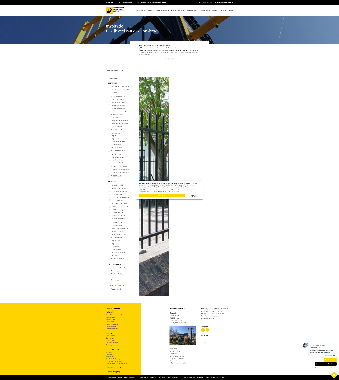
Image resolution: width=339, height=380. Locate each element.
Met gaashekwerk (117, 163)
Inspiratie (215, 10)
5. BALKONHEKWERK (118, 151)
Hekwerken (139, 10)
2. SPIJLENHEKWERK (118, 96)
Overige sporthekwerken (119, 280)
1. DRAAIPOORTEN (117, 185)
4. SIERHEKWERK (117, 130)
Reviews (204, 335)
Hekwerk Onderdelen (113, 324)
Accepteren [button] (162, 196)
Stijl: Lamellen (116, 139)
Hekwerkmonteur (176, 361)
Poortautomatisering (112, 342)
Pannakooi (109, 354)
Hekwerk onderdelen (114, 367)
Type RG (114, 93)
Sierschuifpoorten (117, 225)
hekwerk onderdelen (158, 3)
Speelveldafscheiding (118, 274)
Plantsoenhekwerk (112, 329)
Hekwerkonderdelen (177, 10)
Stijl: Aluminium (116, 147)
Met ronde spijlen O (118, 99)
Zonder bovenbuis (117, 126)
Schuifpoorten (110, 340)
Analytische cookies (147, 190)
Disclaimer (162, 377)
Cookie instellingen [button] (193, 195)
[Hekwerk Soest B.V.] (115, 10)
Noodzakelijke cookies (179, 190)
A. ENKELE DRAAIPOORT (119, 188)
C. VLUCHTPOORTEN (118, 219)
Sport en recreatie (113, 349)
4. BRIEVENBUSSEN (117, 259)
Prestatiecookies (146, 192)
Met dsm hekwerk (117, 160)
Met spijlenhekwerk (118, 157)
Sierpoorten (110, 338)
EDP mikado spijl (118, 200)
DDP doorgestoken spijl (120, 207)
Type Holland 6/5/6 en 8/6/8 (120, 90)
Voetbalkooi (110, 352)
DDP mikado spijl (118, 213)
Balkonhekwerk (111, 326)
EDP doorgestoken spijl (120, 191)
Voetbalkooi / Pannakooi (119, 268)
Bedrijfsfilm (173, 354)
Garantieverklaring (173, 377)
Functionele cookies (162, 190)
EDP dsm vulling (118, 194)
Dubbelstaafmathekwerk (114, 315)
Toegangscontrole (112, 345)
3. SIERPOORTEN (116, 238)
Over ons (173, 348)
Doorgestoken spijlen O (119, 105)
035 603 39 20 (207, 3)
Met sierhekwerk (117, 154)
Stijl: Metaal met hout (118, 142)
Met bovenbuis (116, 118)
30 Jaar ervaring (175, 351)
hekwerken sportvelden (119, 363)
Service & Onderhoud (177, 356)
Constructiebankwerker (179, 363)
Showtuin (223, 10)
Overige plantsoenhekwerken (121, 172)
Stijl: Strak (115, 136)
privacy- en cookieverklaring (180, 187)
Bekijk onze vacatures (177, 359)
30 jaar (123, 3)
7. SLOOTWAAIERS (117, 176)
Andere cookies (174, 192)
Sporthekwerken (161, 10)
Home (108, 70)
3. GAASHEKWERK (117, 114)
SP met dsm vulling (118, 231)
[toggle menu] (4, 10)
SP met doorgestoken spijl (120, 228)
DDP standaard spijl (119, 215)
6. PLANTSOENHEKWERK (119, 166)
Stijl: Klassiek (116, 133)
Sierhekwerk (110, 322)
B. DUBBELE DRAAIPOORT (120, 203)
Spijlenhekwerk (111, 317)
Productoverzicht (204, 10)
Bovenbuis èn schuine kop (120, 123)
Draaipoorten (110, 336)
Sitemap (224, 377)
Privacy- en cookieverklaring (148, 377)
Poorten (149, 10)
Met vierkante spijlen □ (119, 102)
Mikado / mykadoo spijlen (120, 111)
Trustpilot (109, 3)
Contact (230, 10)
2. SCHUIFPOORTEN (118, 222)
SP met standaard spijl (119, 234)
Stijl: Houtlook (116, 144)
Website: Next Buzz (129, 377)
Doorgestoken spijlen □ (119, 108)
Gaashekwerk (110, 319)
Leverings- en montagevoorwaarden (192, 377)
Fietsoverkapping (191, 10)
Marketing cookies (160, 192)
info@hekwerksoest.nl (225, 3)
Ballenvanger (115, 271)
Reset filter (113, 78)
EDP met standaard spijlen (121, 197)
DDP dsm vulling (118, 210)
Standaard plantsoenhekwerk (121, 169)
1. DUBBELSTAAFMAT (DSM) (120, 86)
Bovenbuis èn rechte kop (119, 120)
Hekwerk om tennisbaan (119, 277)
